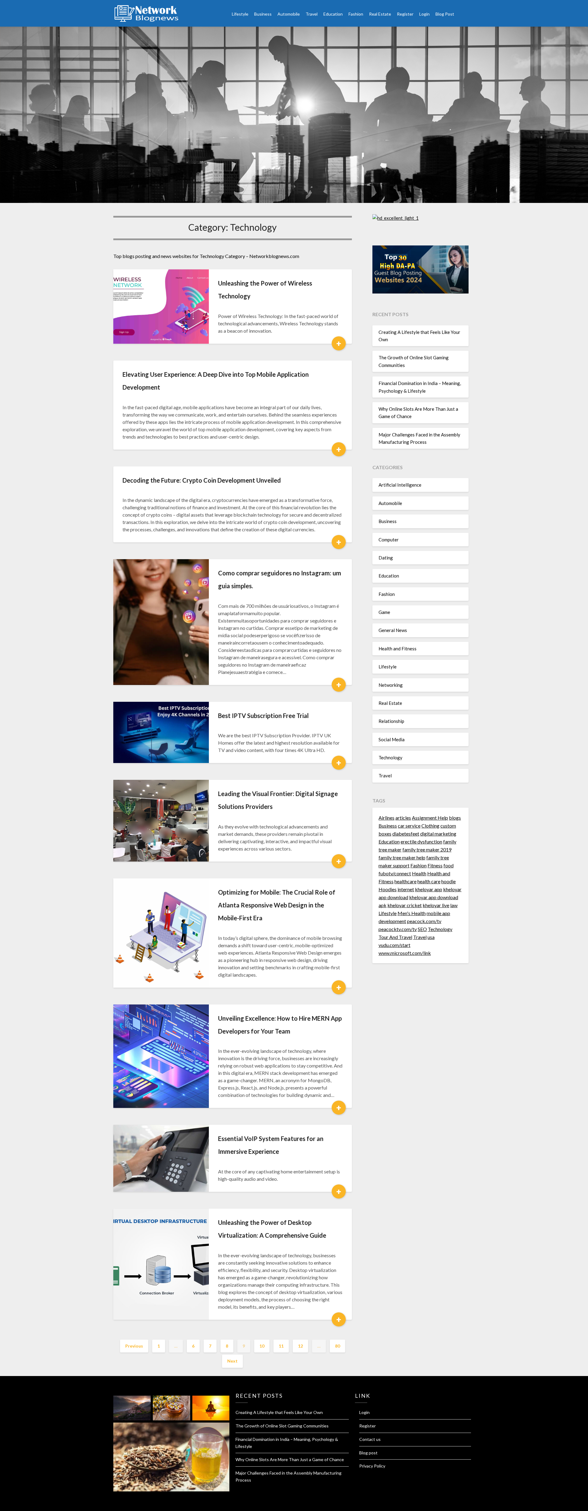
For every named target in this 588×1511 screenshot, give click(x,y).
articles (403, 818)
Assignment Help (430, 818)
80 (337, 1345)
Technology (390, 757)
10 (261, 1345)
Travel (312, 14)
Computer (389, 539)
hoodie (448, 881)
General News (393, 630)
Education (333, 14)
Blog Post (444, 14)
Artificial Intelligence (400, 485)
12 (300, 1345)
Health (419, 873)
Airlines (386, 818)
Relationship (391, 721)
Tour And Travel (395, 937)
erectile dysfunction (421, 841)
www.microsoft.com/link (405, 953)
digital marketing (438, 833)
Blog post (368, 1452)
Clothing (430, 825)
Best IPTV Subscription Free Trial (263, 715)
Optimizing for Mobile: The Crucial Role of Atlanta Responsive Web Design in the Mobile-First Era (276, 905)
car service (409, 825)
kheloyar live (436, 905)
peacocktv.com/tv (398, 929)
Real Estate (380, 14)
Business (263, 14)
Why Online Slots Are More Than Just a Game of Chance (290, 1459)
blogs (455, 818)
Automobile (288, 14)
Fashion (356, 14)
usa (431, 937)
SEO (422, 929)
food (448, 865)
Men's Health (412, 913)
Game (384, 612)
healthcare (405, 881)
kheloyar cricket (404, 905)
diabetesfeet (405, 833)
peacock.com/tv (424, 921)
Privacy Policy (372, 1465)
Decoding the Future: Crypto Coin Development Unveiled (202, 480)
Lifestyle (240, 14)
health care (428, 881)
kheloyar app (428, 889)
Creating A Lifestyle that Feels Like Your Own (279, 1412)
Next (232, 1360)
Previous (134, 1345)
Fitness (435, 865)
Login (424, 14)
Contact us (370, 1439)
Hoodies (388, 889)
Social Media (392, 739)
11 (281, 1345)
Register (405, 14)
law (454, 905)
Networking (391, 685)
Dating (386, 557)
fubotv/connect (395, 873)
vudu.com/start (394, 945)
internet (406, 889)
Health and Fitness (398, 648)
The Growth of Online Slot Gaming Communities (282, 1425)
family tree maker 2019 (426, 849)
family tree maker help (402, 857)
